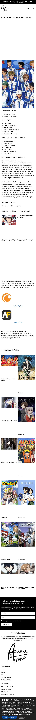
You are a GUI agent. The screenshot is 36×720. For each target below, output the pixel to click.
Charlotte (21, 434)
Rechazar (13, 717)
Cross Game (21, 517)
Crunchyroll (18, 306)
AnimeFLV (18, 323)
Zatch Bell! (4, 517)
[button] (28, 8)
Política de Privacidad (17, 621)
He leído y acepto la (12, 621)
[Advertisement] (18, 38)
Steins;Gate (21, 559)
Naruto (20, 476)
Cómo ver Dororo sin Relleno (9, 462)
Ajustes (21, 717)
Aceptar (5, 717)
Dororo (20, 392)
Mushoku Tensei (5, 559)
